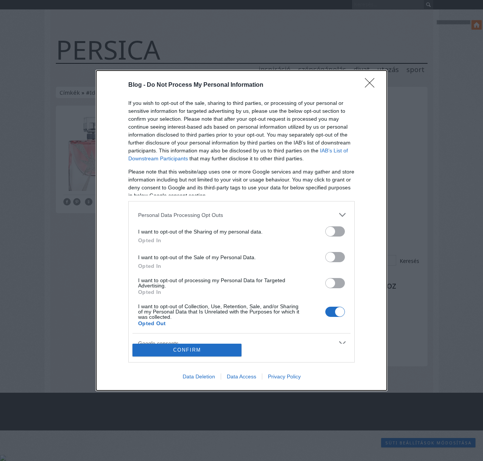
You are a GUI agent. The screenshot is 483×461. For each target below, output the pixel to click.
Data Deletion (199, 376)
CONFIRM (187, 350)
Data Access (241, 376)
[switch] (335, 231)
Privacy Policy (284, 376)
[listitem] (241, 215)
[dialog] (241, 230)
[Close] (372, 85)
